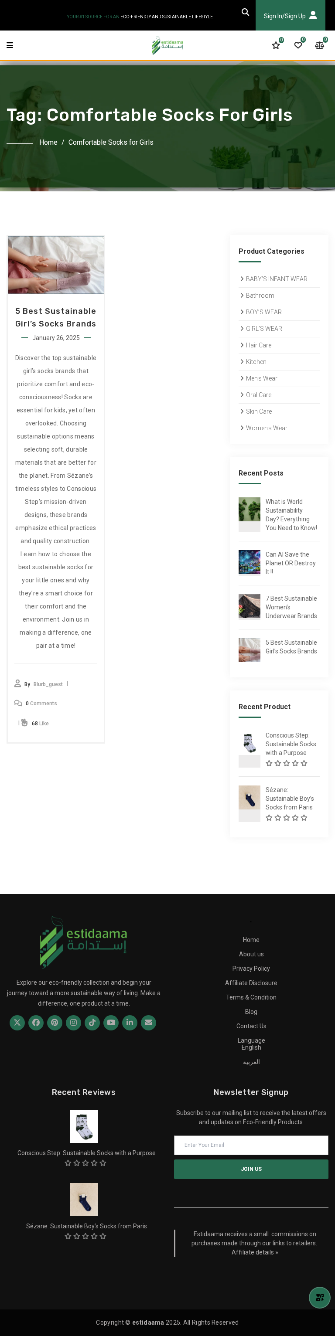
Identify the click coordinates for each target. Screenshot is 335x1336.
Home (48, 142)
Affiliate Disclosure (251, 982)
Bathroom (260, 295)
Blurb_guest (48, 684)
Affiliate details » (255, 1252)
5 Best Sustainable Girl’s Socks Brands (291, 647)
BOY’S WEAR (264, 312)
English (251, 1047)
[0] (276, 45)
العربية (251, 1061)
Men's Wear (261, 378)
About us (251, 954)
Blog (251, 1011)
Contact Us (251, 1026)
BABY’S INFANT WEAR (277, 278)
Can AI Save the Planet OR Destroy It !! (291, 563)
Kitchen (256, 361)
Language (251, 1040)
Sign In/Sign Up (285, 16)
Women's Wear (266, 428)
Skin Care (259, 411)
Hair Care (258, 345)
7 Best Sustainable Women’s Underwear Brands (291, 607)
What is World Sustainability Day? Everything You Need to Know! (291, 514)
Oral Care (258, 394)
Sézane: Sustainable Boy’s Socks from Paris (290, 798)
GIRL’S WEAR (264, 328)
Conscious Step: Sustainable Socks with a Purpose (291, 744)
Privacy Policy (251, 968)
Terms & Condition (251, 997)
